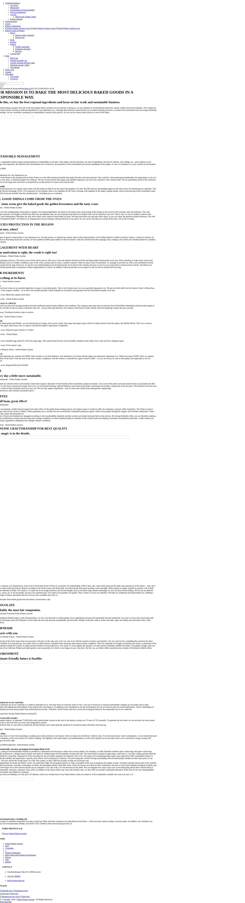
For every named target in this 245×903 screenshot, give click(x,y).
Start (7, 846)
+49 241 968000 (13, 876)
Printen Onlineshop (13, 853)
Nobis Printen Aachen (14, 844)
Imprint (8, 862)
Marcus (27, 88)
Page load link (5, 902)
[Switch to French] (127, 79)
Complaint (9, 848)
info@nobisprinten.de (15, 881)
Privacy (8, 857)
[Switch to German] (127, 77)
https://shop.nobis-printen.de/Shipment (20, 855)
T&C (7, 860)
